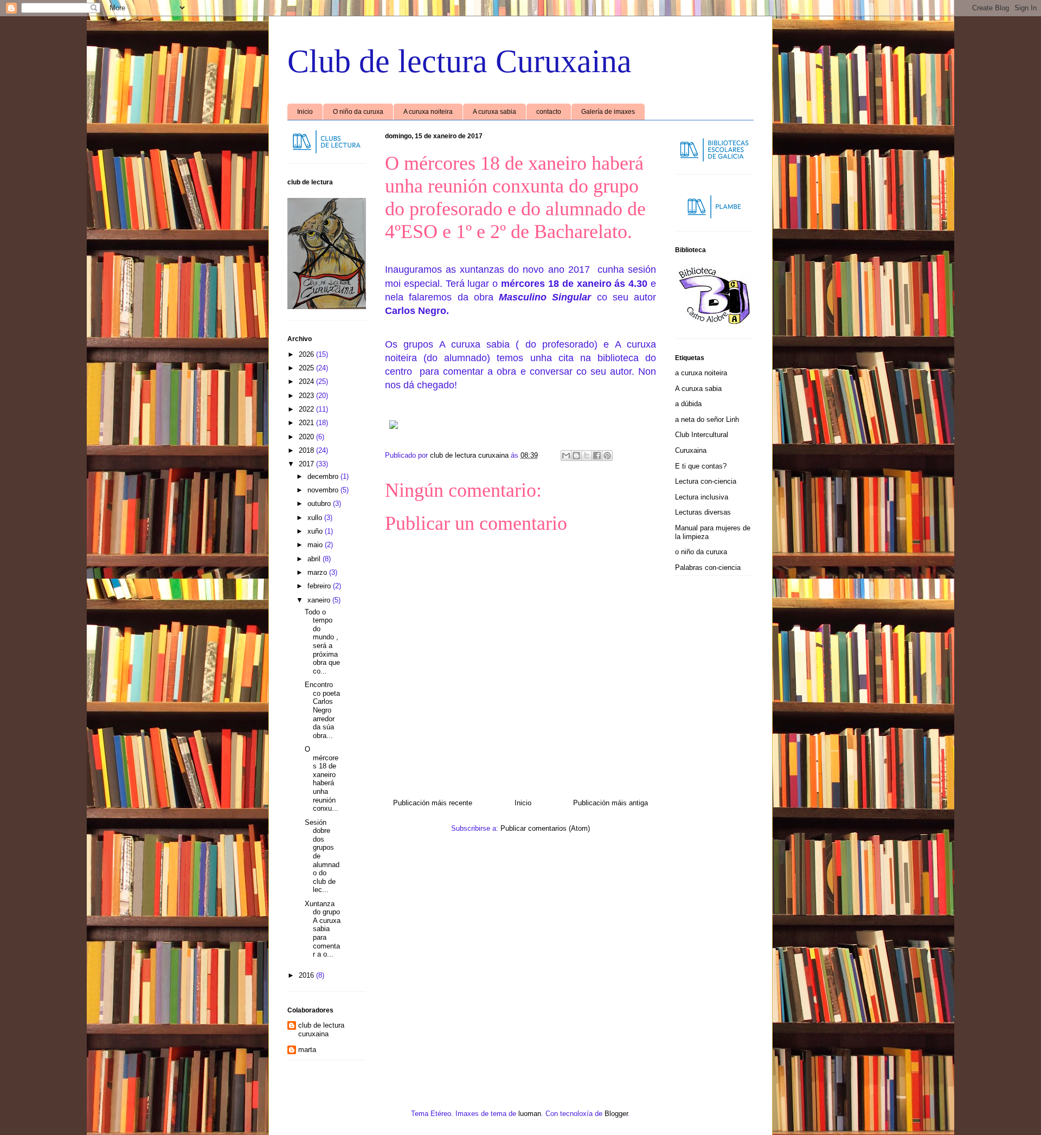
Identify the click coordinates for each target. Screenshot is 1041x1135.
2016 (307, 975)
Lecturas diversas (703, 512)
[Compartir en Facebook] (597, 455)
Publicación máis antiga (610, 803)
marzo (318, 572)
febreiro (320, 586)
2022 (307, 409)
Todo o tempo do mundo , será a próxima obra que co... (322, 641)
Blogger (616, 1114)
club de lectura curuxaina (321, 1029)
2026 (307, 354)
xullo (315, 518)
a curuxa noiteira (701, 373)
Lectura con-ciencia (705, 481)
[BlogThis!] (576, 455)
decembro (323, 476)
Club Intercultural (701, 435)
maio (316, 545)
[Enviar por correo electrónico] (566, 455)
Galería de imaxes (608, 112)
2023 (307, 396)
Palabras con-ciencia (708, 567)
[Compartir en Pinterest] (607, 455)
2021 (307, 423)
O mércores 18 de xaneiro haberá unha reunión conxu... (321, 778)
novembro (323, 490)
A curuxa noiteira (428, 112)
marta (307, 1050)
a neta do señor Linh (707, 419)
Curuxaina (690, 450)
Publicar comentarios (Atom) (545, 828)
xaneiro (319, 600)
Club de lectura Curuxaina (459, 61)
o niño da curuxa (701, 552)
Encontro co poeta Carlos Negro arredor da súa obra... (322, 710)
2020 (307, 437)
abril (315, 559)
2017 (307, 464)
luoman (529, 1114)
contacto (548, 112)
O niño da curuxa (358, 112)
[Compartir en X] (586, 455)
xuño (316, 531)
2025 (307, 368)
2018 (307, 450)
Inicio (305, 112)
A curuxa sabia (494, 112)
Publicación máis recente (432, 803)
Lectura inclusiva (701, 497)
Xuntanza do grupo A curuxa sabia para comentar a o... (322, 929)
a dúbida (688, 404)
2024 (307, 381)
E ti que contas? (701, 466)
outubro (320, 503)
